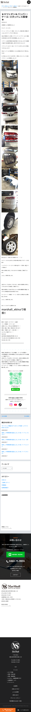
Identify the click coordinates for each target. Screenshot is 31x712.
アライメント (11, 682)
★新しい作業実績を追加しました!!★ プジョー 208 (15, 439)
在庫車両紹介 (5, 487)
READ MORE (4, 604)
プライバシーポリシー (15, 698)
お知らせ (4, 480)
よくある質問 (15, 692)
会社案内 (15, 686)
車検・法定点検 (11, 674)
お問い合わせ (15, 695)
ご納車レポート (6, 482)
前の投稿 (4, 416)
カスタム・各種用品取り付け (14, 678)
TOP (15, 667)
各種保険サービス (12, 680)
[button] (15, 554)
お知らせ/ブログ (15, 689)
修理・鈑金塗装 (11, 676)
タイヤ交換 (10, 672)
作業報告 (4, 485)
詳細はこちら (5, 527)
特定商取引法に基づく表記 (15, 701)
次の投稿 (27, 416)
